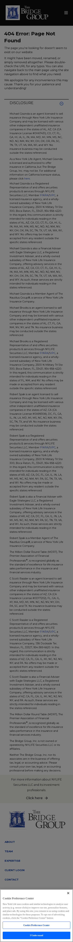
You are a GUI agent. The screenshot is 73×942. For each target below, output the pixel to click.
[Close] (68, 893)
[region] (36, 915)
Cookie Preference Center (36, 925)
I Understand (36, 935)
